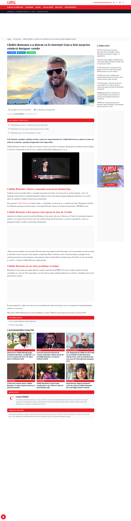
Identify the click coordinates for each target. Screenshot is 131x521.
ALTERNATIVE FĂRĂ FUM (22, 11)
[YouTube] (120, 2)
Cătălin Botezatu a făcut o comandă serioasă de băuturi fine (29, 125)
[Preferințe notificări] (3, 516)
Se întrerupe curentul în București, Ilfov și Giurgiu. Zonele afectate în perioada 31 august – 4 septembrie (108, 53)
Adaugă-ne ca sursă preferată (21, 110)
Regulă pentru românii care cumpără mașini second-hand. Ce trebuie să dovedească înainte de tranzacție (108, 96)
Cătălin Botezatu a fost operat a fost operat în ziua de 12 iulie (29, 129)
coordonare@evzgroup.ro (102, 2)
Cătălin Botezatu (24, 203)
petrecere (33, 321)
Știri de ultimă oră (15, 7)
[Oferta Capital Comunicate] (110, 176)
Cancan (64, 149)
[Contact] (114, 2)
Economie (29, 7)
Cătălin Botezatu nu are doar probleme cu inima (25, 133)
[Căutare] (123, 2)
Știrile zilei (104, 46)
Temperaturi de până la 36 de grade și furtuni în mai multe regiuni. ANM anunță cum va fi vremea (109, 69)
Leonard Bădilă (19, 114)
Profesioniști (70, 7)
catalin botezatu (19, 321)
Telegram (22, 52)
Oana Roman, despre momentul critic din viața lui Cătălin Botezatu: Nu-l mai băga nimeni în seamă (79, 385)
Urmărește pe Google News (45, 110)
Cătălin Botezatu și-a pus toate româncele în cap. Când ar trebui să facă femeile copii (50, 385)
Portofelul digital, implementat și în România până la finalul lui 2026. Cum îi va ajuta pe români (110, 62)
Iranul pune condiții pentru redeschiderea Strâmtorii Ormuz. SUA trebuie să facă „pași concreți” (110, 77)
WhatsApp (32, 52)
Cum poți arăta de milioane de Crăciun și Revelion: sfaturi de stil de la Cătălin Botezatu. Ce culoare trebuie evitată (50, 356)
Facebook (12, 52)
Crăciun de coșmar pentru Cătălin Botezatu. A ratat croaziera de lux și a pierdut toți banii (21, 385)
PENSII (33, 11)
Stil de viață (48, 7)
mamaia (27, 321)
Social (38, 7)
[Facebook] (117, 2)
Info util (59, 7)
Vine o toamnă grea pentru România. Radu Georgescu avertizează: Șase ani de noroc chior (110, 104)
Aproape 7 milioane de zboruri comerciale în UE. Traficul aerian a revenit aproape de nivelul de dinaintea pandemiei (110, 86)
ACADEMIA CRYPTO (42, 11)
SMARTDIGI (10, 11)
